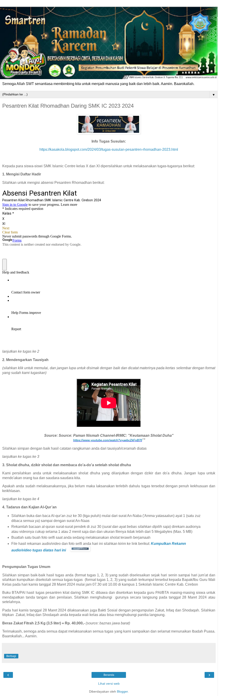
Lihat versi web (109, 683)
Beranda (109, 675)
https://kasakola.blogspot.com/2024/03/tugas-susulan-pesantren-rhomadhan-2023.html (108, 149)
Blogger (122, 691)
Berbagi (11, 656)
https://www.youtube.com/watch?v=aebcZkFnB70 (107, 440)
